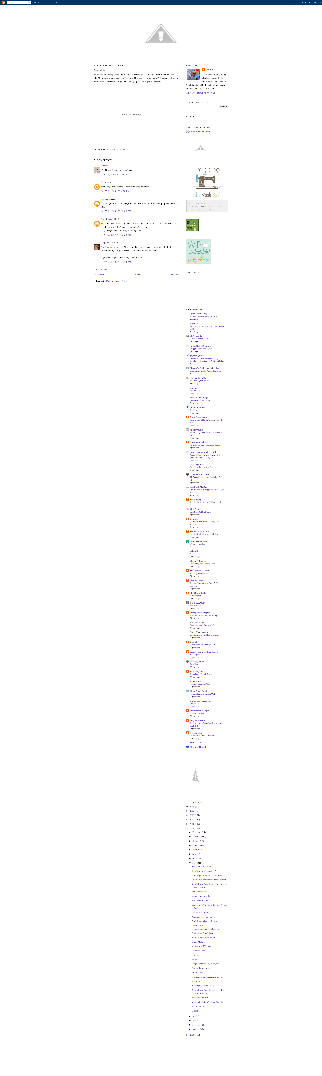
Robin (104, 182)
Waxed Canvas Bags (198, 544)
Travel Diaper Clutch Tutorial (201, 674)
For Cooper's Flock (200, 891)
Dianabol (193, 703)
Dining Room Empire (200, 612)
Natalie (104, 198)
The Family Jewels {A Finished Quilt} (205, 502)
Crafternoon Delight (199, 710)
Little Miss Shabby (198, 313)
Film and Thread (198, 747)
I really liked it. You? (201, 912)
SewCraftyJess (196, 671)
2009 (192, 828)
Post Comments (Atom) (116, 280)
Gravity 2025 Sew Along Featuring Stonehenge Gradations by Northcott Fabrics (207, 359)
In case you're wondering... (203, 985)
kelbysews (194, 518)
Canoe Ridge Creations (200, 345)
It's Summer (195, 390)
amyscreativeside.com (200, 700)
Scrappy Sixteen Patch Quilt (201, 348)
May (194, 862)
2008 (192, 1034)
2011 (192, 819)
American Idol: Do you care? (204, 916)
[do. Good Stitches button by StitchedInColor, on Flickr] (192, 230)
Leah (103, 165)
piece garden (196, 732)
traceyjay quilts (197, 661)
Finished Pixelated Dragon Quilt (202, 693)
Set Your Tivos (198, 972)
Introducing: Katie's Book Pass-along (208, 1001)
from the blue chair (199, 541)
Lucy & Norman (197, 720)
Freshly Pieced (197, 580)
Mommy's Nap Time (199, 531)
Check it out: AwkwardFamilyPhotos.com (205, 927)
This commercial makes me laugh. (207, 976)
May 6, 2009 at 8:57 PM (115, 174)
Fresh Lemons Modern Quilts (203, 452)
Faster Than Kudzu (199, 632)
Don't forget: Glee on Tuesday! (205, 921)
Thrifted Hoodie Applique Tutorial (203, 316)
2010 (192, 823)
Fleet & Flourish (196, 605)
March (195, 1020)
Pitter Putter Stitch (198, 691)
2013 (192, 810)
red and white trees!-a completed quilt (205, 444)
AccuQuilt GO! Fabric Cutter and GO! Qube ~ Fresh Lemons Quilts (205, 456)
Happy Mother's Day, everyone (205, 963)
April (195, 1016)
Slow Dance (194, 664)
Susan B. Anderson (198, 417)
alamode (194, 641)
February (196, 1024)
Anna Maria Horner (199, 570)
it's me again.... (196, 654)
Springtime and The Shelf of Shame (204, 634)
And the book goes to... (202, 900)
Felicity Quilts (196, 429)
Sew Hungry (195, 499)
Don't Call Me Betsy (199, 486)
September (197, 845)
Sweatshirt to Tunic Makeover (202, 735)
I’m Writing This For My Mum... (203, 563)
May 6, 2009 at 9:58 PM (115, 191)
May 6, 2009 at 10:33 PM (116, 261)
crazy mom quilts (198, 442)
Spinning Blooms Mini (199, 573)
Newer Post (99, 274)
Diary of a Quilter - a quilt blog (204, 368)
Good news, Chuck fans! (202, 933)
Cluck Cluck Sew (197, 407)
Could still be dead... (198, 713)
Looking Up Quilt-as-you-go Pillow (204, 534)
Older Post (174, 274)
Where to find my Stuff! (199, 338)
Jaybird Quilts (196, 355)
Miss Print (194, 509)
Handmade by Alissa (199, 474)
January (196, 1029)
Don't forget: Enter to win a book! (207, 875)
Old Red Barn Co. (198, 377)
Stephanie (106, 242)
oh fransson (195, 681)
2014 (192, 806)
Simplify (194, 387)
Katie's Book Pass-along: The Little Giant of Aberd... (208, 991)
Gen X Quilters (197, 464)
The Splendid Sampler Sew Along (203, 615)
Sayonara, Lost (198, 950)
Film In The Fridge (199, 397)
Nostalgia (196, 981)
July (194, 853)
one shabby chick (198, 622)
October (196, 840)
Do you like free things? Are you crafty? (209, 879)
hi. (191, 553)
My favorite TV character (203, 946)
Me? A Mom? (196, 742)
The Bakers (106, 218)
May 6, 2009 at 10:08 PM (116, 211)
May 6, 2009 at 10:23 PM (116, 234)
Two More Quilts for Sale (200, 380)
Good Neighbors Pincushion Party (203, 625)
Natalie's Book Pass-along (203, 937)
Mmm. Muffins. (198, 941)
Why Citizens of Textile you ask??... (204, 644)
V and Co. (194, 323)
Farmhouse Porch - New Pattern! (203, 467)
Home (137, 274)
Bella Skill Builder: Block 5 (200, 511)
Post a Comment (101, 269)
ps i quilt (194, 550)
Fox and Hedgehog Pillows (200, 683)
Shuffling (193, 410)
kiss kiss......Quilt (197, 602)
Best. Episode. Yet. (200, 997)
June (194, 858)
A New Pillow (195, 595)
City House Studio (198, 592)
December (197, 832)
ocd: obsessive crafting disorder (205, 651)
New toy (195, 954)
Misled (195, 1010)
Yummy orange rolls (201, 895)
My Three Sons (197, 335)
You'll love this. (199, 1006)
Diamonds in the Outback (200, 400)
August (195, 849)
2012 (192, 815)
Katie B (209, 69)
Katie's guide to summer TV (204, 870)
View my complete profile (200, 93)
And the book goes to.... (202, 866)
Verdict (195, 959)
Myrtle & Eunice (198, 560)
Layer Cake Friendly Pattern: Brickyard (205, 370)
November (197, 836)
